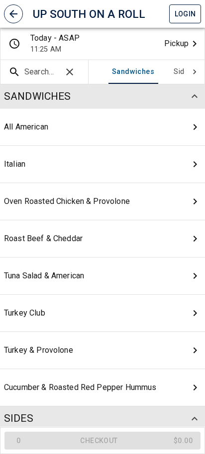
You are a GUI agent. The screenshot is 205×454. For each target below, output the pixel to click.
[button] (13, 13)
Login (185, 14)
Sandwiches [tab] (133, 71)
